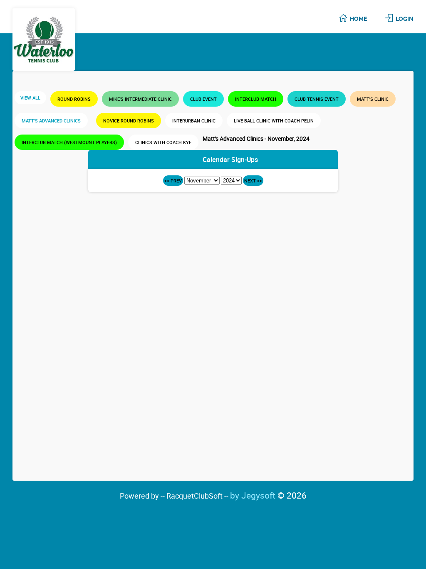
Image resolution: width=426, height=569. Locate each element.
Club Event (203, 99)
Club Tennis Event (317, 99)
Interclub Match (255, 99)
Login (405, 18)
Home (358, 18)
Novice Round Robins (128, 120)
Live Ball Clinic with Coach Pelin (274, 120)
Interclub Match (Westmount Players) (69, 142)
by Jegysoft (268, 495)
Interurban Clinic (193, 120)
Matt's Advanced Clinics (51, 120)
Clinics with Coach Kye (163, 142)
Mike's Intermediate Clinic (140, 99)
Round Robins (74, 99)
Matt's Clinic (373, 99)
